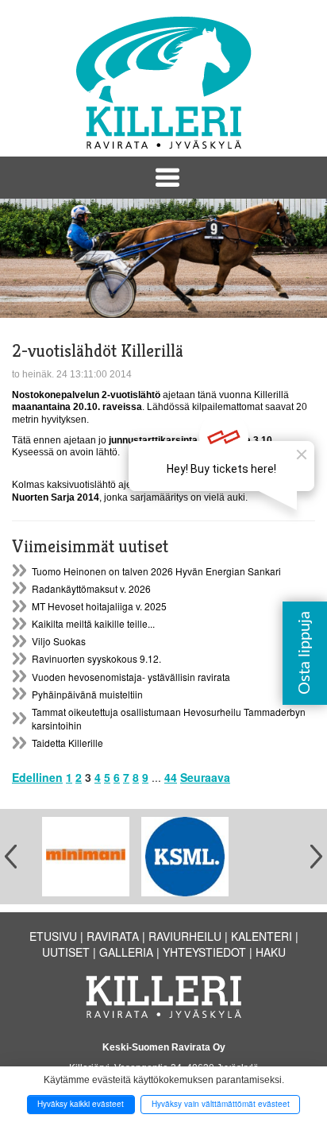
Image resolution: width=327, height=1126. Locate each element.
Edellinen (37, 777)
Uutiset (66, 952)
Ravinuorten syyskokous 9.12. (96, 658)
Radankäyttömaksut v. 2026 (91, 588)
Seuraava (205, 777)
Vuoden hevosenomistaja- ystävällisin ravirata (131, 676)
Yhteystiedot (204, 952)
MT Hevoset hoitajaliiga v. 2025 (99, 606)
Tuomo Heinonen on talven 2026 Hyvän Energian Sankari (156, 571)
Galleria (126, 952)
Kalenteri (261, 936)
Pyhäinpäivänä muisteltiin (87, 694)
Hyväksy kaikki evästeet (80, 1103)
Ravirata (113, 936)
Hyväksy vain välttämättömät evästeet (221, 1103)
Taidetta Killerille (67, 742)
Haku (271, 952)
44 (170, 777)
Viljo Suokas (59, 641)
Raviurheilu (184, 936)
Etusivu (53, 936)
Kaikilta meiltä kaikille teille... (93, 623)
